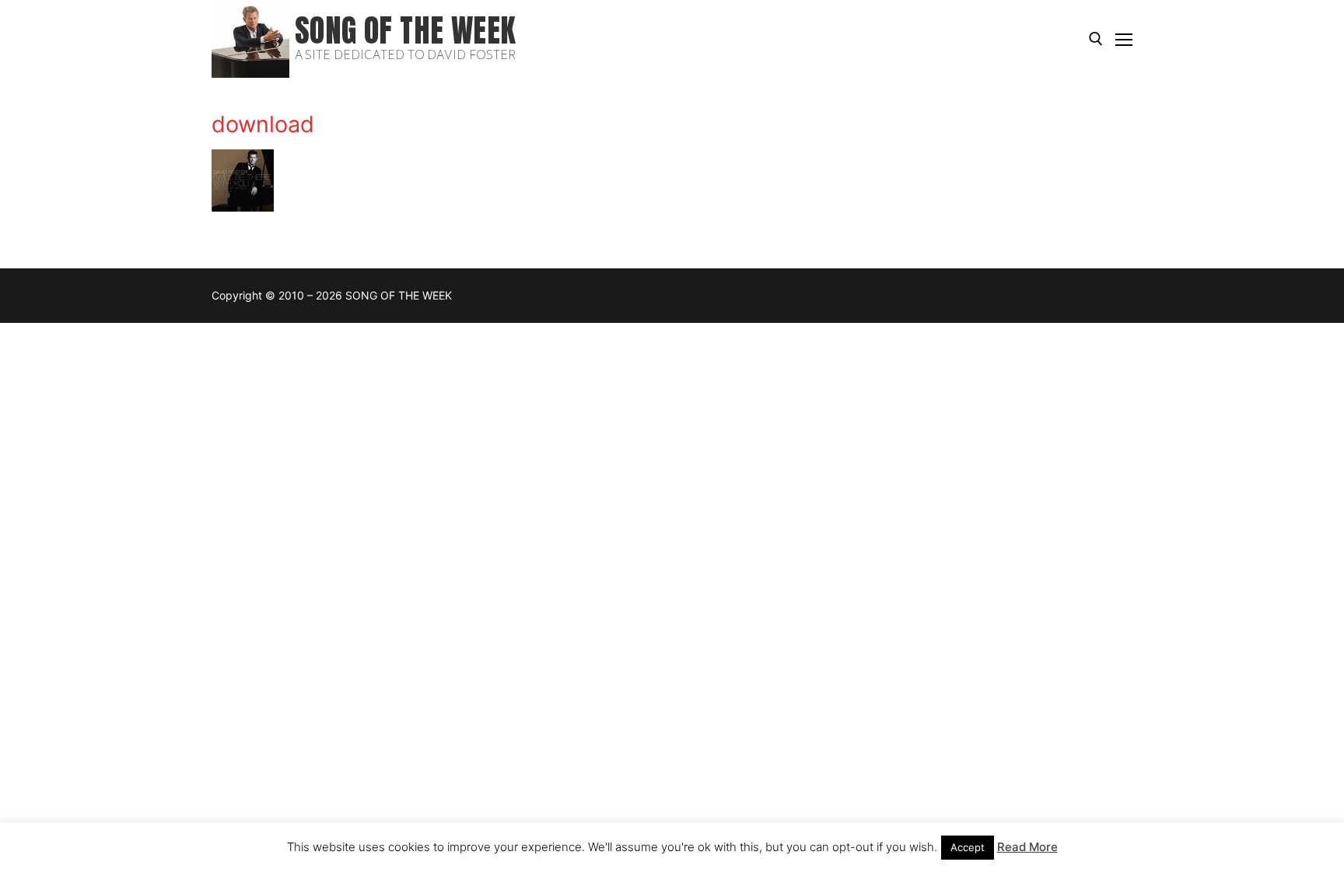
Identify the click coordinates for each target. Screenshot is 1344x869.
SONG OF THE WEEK (405, 31)
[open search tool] (1096, 39)
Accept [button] (967, 847)
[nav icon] (1123, 39)
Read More (1027, 846)
